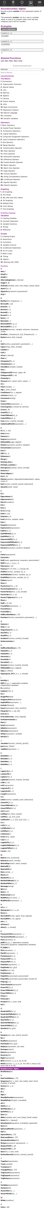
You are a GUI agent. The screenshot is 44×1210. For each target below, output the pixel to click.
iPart (15, 61)
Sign (6, 61)
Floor (20, 61)
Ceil (2, 61)
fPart (11, 61)
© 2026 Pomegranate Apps (22, 65)
